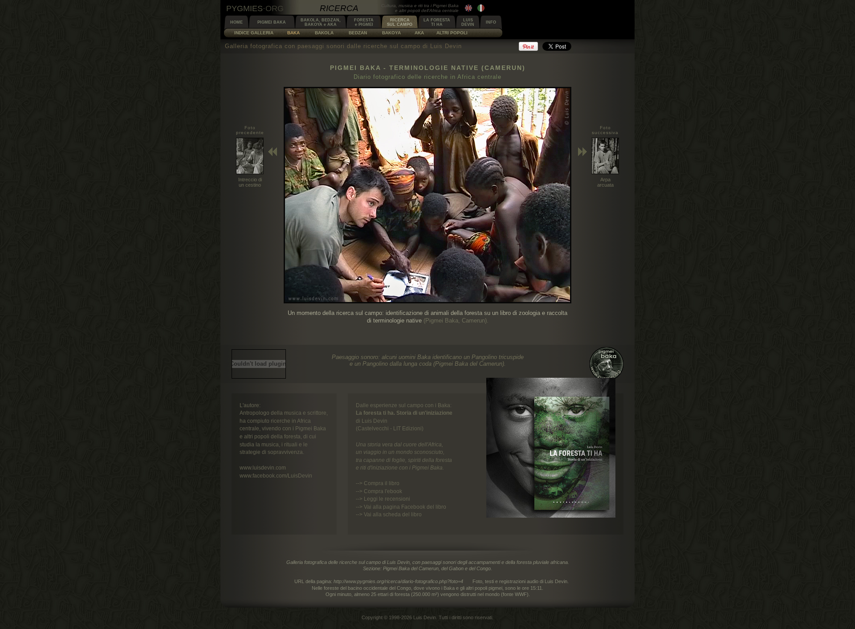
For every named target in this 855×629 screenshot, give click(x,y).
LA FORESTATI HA (436, 22)
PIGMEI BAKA (271, 22)
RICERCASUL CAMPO (399, 22)
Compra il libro (381, 483)
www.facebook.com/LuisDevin (276, 475)
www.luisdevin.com (263, 467)
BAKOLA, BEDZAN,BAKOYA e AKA (321, 22)
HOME (236, 22)
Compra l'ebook (383, 491)
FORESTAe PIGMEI (364, 22)
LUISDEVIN (467, 22)
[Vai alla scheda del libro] (550, 516)
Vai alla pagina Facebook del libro (405, 507)
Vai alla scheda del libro (393, 514)
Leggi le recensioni (387, 499)
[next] (427, 301)
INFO (491, 22)
